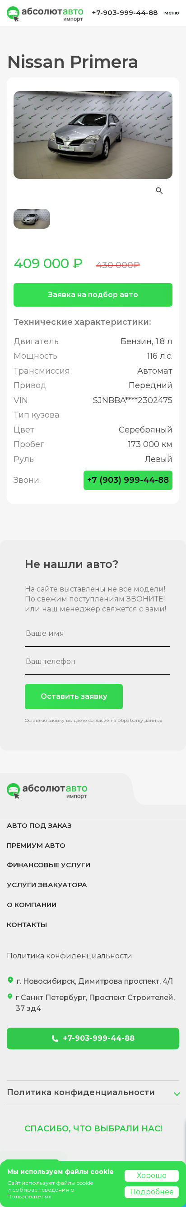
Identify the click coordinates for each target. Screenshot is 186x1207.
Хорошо (152, 1175)
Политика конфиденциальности (69, 956)
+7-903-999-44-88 (125, 12)
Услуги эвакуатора (47, 884)
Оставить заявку (74, 696)
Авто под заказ (39, 825)
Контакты (27, 924)
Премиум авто (36, 845)
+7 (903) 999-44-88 (128, 480)
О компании (31, 904)
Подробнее (152, 1192)
